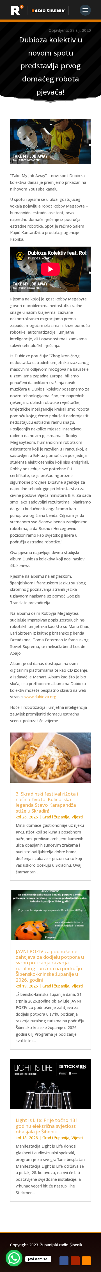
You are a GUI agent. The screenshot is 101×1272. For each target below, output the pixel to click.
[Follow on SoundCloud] (86, 1260)
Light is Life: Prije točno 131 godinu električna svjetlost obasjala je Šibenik (47, 1126)
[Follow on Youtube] (75, 1260)
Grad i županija (55, 817)
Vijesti (77, 817)
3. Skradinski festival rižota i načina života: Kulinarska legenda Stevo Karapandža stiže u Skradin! (47, 802)
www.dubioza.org (40, 696)
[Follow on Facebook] (63, 1260)
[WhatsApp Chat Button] (14, 1258)
